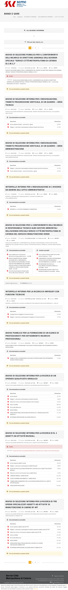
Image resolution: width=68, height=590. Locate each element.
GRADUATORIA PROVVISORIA (17, 485)
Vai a (35, 30)
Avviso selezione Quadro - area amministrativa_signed (23, 171)
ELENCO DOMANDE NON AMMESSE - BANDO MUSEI (23, 478)
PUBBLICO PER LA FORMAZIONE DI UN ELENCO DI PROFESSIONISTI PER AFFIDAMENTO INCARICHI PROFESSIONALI (31, 359)
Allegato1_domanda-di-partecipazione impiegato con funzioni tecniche (27, 317)
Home (14, 17)
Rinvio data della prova (15, 407)
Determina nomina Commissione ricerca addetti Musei (23, 473)
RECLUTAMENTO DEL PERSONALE (45, 17)
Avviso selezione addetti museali (18, 463)
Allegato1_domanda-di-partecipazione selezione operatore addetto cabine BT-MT (30, 529)
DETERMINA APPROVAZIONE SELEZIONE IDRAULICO (23, 417)
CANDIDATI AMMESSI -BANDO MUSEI (19, 476)
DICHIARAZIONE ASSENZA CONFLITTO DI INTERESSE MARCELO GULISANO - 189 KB (49, 270)
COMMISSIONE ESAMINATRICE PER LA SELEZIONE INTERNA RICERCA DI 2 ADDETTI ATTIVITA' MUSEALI (30, 482)
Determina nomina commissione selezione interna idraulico (24, 402)
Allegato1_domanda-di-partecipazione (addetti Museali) (23, 466)
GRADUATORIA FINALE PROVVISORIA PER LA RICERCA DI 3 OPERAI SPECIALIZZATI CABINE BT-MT (26, 544)
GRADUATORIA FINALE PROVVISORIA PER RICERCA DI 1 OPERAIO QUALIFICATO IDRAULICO (29, 413)
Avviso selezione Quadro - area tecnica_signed (21, 124)
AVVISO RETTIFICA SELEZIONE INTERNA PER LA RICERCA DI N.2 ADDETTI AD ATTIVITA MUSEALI (31, 469)
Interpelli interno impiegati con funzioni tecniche (21, 314)
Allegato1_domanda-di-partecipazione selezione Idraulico (24, 399)
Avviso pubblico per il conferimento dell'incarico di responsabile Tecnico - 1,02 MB (20, 255)
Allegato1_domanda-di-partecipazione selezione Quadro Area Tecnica (27, 127)
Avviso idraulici (13, 396)
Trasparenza (19, 17)
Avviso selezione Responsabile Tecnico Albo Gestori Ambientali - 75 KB (49, 255)
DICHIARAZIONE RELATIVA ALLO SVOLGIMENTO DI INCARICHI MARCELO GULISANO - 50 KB (48, 265)
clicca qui (36, 589)
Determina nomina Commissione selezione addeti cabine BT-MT (25, 532)
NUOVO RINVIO (13, 410)
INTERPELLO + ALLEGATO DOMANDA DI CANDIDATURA (23, 209)
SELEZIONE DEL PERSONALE (30, 17)
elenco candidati (14, 404)
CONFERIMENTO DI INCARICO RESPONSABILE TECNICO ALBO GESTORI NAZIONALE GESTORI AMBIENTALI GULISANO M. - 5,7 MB (50, 260)
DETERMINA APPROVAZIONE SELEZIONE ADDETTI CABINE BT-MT (26, 547)
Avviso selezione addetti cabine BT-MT (19, 527)
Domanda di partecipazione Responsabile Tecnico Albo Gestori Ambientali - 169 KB (19, 272)
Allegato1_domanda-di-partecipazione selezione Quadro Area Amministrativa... (29, 168)
